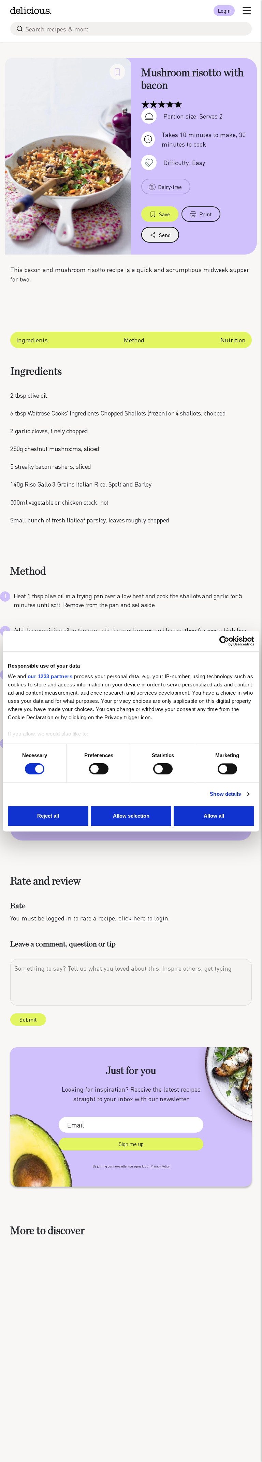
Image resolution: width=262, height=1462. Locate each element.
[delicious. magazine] (31, 10)
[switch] (98, 769)
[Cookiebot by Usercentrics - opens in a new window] (224, 641)
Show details (225, 794)
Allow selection (131, 816)
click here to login (143, 918)
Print (205, 214)
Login (224, 10)
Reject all (48, 816)
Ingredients (32, 340)
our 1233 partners (50, 676)
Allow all (214, 816)
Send (165, 234)
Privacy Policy (160, 1166)
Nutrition (233, 340)
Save (164, 214)
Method (134, 340)
